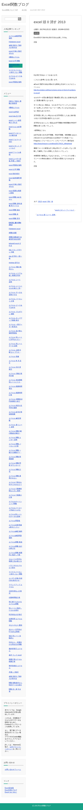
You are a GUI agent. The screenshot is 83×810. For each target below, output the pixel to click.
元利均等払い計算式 (15, 592)
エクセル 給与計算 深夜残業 (15, 413)
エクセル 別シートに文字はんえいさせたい (15, 338)
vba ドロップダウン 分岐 (15, 251)
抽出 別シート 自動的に (15, 637)
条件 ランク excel (15, 655)
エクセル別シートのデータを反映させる (15, 515)
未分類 (36, 33)
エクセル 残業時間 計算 (15, 394)
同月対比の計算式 (15, 614)
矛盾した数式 (14, 672)
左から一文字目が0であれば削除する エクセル (15, 631)
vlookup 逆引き (14, 263)
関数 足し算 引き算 (15, 690)
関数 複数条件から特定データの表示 (15, 684)
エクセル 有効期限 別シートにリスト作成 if (15, 381)
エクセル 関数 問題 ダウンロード (15, 464)
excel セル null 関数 (15, 128)
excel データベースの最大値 (15, 134)
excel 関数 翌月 (14, 218)
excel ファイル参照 (15, 153)
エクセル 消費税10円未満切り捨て (15, 400)
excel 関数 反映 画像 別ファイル (15, 205)
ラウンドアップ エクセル (15, 586)
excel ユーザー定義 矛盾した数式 (15, 160)
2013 (40, 201)
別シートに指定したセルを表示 (15, 609)
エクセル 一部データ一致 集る (15, 326)
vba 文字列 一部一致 (15, 257)
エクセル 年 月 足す (15, 362)
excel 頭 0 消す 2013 (15, 224)
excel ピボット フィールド (64, 210)
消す (49, 201)
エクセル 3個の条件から (15, 268)
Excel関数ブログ (15, 4)
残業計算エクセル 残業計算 (15, 660)
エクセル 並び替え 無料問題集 (15, 332)
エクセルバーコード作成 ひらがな (15, 509)
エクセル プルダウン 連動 (15, 313)
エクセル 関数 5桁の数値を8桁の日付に (15, 432)
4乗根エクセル (14, 57)
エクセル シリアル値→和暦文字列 (15, 274)
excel (44, 201)
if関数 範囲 (12, 233)
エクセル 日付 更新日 (15, 368)
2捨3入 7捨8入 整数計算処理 (15, 102)
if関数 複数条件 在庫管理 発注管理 (15, 238)
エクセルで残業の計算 (15, 496)
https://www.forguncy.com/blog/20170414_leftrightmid (53, 144)
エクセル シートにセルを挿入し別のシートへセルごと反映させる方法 (15, 287)
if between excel (14, 42)
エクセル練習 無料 (15, 531)
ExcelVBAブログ (11, 790)
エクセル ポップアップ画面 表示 (15, 319)
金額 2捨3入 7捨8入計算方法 (15, 677)
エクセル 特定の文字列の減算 (15, 407)
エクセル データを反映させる (15, 294)
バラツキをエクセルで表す (15, 567)
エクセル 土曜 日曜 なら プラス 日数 (15, 351)
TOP (10, 10)
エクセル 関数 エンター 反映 (15, 439)
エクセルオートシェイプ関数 (15, 503)
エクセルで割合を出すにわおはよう (15, 483)
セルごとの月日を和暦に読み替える (15, 560)
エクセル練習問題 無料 (15, 537)
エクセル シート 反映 (15, 281)
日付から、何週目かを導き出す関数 (15, 643)
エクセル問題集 (14, 521)
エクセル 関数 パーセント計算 (15, 445)
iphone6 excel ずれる (15, 244)
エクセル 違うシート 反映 (46, 215)
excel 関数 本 (13, 214)
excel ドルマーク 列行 (15, 141)
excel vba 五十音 (15, 116)
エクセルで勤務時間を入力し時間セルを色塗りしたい (15, 490)
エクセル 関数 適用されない (15, 477)
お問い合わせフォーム (13, 769)
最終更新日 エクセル (15, 650)
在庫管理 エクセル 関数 (15, 620)
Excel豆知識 (9, 788)
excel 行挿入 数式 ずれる (15, 185)
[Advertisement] (55, 58)
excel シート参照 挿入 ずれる (15, 121)
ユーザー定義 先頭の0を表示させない (15, 579)
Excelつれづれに (11, 792)
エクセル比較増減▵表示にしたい (15, 526)
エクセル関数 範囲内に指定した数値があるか (15, 554)
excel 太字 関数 (14, 61)
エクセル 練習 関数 (15, 419)
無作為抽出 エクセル (15, 667)
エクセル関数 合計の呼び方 (15, 547)
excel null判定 (14, 112)
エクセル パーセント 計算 (15, 300)
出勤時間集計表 (14, 597)
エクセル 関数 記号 (15, 471)
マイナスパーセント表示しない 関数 (15, 573)
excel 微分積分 (14, 174)
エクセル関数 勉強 (15, 542)
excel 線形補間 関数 (15, 179)
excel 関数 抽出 (14, 210)
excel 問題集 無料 (15, 82)
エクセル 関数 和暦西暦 (15, 458)
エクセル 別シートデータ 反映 (15, 345)
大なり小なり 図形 (15, 625)
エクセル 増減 (14, 356)
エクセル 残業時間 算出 (15, 387)
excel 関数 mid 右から (15, 198)
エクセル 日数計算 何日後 (15, 375)
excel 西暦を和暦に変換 (15, 192)
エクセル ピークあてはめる (15, 306)
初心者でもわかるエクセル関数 (15, 603)
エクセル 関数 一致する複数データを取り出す (15, 451)
